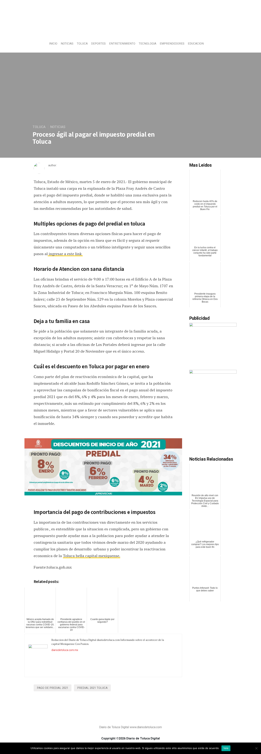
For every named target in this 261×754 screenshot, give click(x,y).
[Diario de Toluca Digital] (130, 29)
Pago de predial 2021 (52, 688)
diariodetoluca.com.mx (64, 650)
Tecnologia (147, 43)
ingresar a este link (65, 253)
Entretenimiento (122, 43)
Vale (226, 748)
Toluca (82, 43)
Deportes (98, 43)
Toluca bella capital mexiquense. (91, 555)
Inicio (53, 43)
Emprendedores (172, 43)
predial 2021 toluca (92, 688)
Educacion (196, 43)
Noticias (67, 43)
